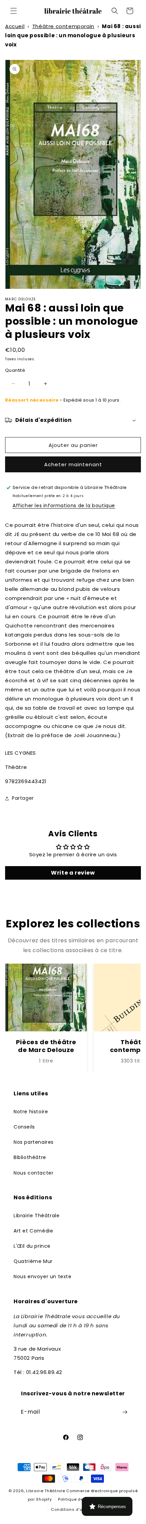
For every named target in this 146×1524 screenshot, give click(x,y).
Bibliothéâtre (30, 1157)
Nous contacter (33, 1172)
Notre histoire (31, 1111)
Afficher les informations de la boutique (64, 505)
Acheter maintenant (73, 464)
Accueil (14, 26)
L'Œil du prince (32, 1246)
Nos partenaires (34, 1142)
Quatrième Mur (33, 1261)
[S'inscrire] (124, 1412)
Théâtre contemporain (63, 26)
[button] (13, 10)
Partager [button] (23, 798)
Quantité (15, 370)
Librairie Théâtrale (36, 1215)
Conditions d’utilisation (76, 1509)
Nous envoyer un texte (43, 1276)
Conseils (24, 1126)
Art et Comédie (33, 1230)
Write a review (73, 873)
